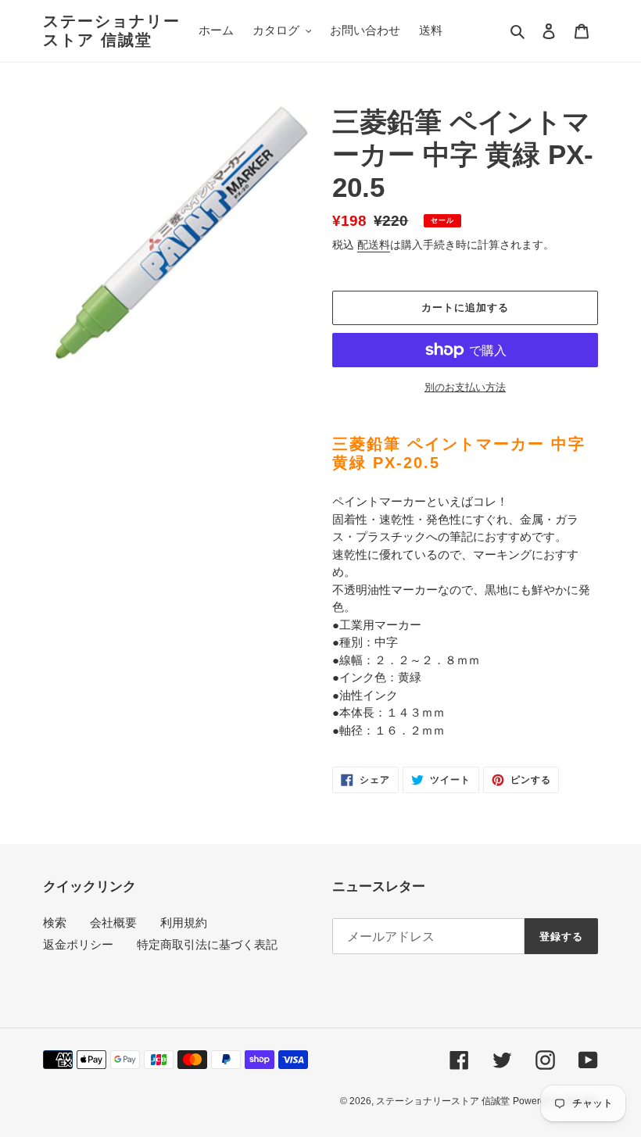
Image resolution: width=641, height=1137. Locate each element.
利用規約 (183, 922)
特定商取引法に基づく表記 (207, 944)
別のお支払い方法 (465, 387)
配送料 (373, 244)
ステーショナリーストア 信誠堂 (112, 30)
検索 (54, 922)
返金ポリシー (78, 944)
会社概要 (113, 922)
